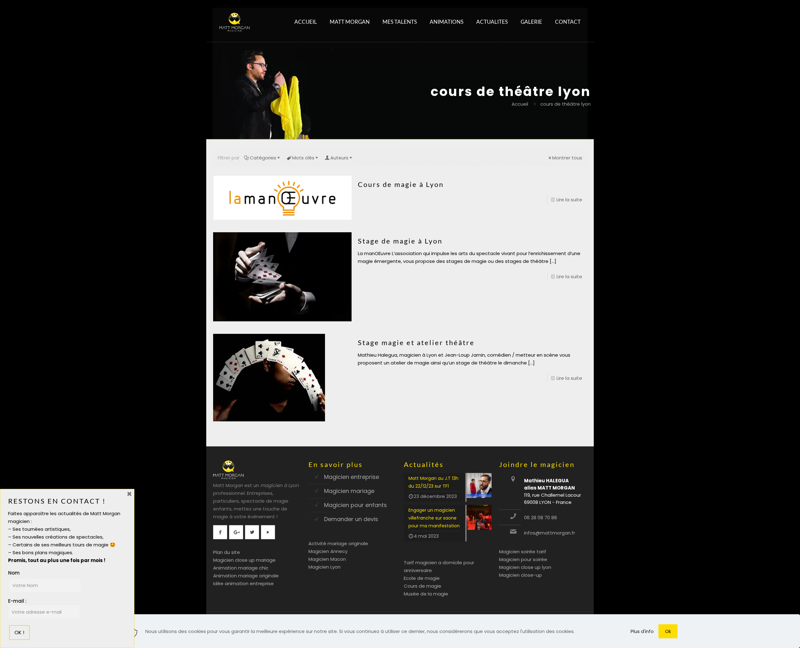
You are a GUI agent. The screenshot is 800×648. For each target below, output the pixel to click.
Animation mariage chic (240, 568)
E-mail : (17, 601)
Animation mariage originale (246, 575)
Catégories (263, 157)
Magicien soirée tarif (522, 551)
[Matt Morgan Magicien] (234, 22)
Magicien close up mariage (244, 560)
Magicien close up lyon (525, 567)
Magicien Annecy (328, 551)
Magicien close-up (520, 575)
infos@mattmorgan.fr (549, 533)
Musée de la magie (426, 593)
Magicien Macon (327, 559)
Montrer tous (567, 157)
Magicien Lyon (324, 567)
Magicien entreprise (351, 477)
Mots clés (303, 157)
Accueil (520, 104)
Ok (668, 631)
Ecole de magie (422, 578)
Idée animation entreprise (243, 583)
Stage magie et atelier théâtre (416, 342)
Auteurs (339, 157)
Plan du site (226, 552)
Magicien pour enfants (355, 505)
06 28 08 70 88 (540, 517)
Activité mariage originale (338, 543)
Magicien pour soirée (523, 559)
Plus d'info (642, 631)
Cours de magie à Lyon (401, 184)
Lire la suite (569, 199)
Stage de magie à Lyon (400, 241)
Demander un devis (351, 519)
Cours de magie (422, 586)
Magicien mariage (349, 491)
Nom (14, 573)
